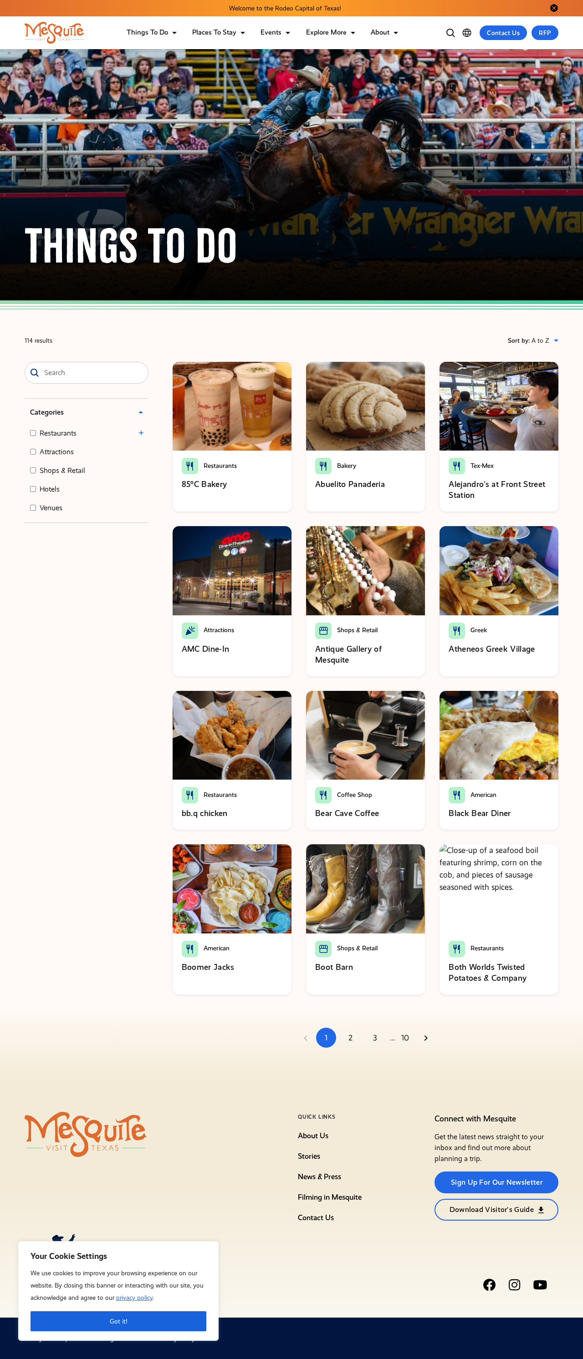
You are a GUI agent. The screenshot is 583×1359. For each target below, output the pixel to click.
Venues (51, 507)
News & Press (319, 1176)
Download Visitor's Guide (492, 1209)
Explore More (326, 32)
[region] (118, 1291)
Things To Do (147, 32)
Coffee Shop (353, 794)
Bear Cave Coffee (347, 813)
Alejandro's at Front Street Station (497, 489)
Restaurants (58, 433)
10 (405, 1037)
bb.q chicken (205, 813)
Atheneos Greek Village (492, 649)
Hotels (50, 489)
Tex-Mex (481, 465)
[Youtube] (540, 1285)
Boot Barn (334, 967)
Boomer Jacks (208, 967)
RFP (545, 32)
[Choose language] (467, 32)
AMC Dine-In (206, 649)
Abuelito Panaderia (350, 484)
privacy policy (134, 1297)
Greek (478, 630)
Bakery (345, 465)
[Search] (450, 32)
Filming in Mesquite (330, 1197)
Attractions (57, 451)
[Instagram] (514, 1285)
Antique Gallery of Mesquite (348, 654)
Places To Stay (214, 32)
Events (271, 32)
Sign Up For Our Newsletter (496, 1182)
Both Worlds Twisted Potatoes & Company (488, 972)
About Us (313, 1135)
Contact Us (503, 32)
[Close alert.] (553, 8)
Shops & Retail (62, 470)
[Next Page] (426, 1037)
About (380, 32)
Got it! (119, 1321)
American (482, 794)
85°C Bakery (204, 484)
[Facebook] (489, 1285)
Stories (309, 1156)
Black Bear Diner (480, 813)
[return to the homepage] (86, 1133)
